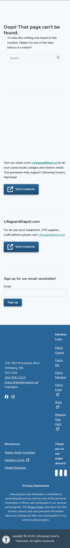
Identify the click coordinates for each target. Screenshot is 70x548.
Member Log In (15, 460)
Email (7, 286)
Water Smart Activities (20, 453)
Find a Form (59, 387)
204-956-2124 (15, 378)
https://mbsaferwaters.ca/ (21, 382)
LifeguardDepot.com (51, 235)
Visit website (25, 189)
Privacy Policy (36, 507)
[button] (6, 540)
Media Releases (15, 468)
